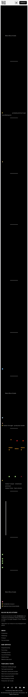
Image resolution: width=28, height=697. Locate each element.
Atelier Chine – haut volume (13, 488)
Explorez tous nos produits (11, 606)
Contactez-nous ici (8, 604)
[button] (16, 2)
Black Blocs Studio (10, 35)
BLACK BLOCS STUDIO (9, 612)
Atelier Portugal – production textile (14, 425)
